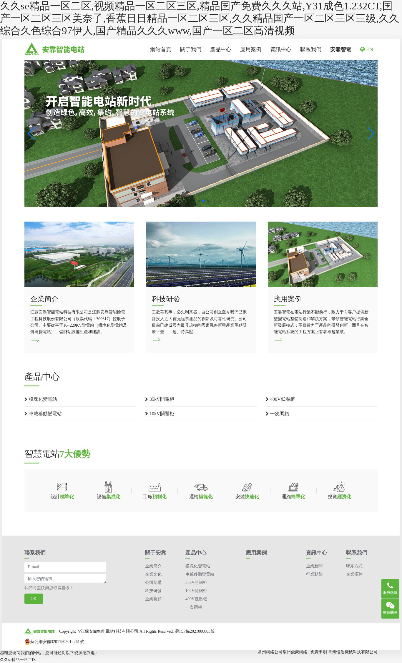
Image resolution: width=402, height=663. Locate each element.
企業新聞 (314, 566)
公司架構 (153, 582)
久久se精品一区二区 (18, 659)
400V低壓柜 (282, 399)
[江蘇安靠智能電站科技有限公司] (54, 49)
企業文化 (153, 574)
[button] (31, 133)
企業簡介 (153, 566)
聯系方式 (354, 566)
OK (33, 598)
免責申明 (318, 652)
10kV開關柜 (161, 413)
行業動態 (314, 574)
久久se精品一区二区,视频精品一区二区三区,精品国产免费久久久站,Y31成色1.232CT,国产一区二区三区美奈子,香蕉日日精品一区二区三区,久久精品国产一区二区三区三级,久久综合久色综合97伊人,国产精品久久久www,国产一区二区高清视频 (199, 18)
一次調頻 (279, 413)
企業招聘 (354, 574)
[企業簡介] (79, 283)
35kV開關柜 (161, 399)
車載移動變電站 (45, 413)
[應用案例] (323, 283)
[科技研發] (201, 283)
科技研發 (153, 591)
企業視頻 (153, 599)
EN (369, 49)
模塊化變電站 (43, 399)
